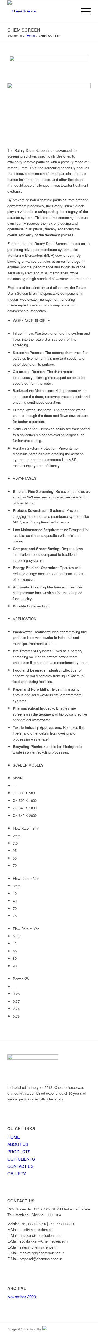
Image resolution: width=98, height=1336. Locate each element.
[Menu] (83, 11)
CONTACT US (20, 1166)
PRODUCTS (18, 1151)
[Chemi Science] (40, 11)
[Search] (70, 11)
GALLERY (16, 1173)
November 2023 (21, 1296)
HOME (13, 1137)
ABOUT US (17, 1144)
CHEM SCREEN (23, 30)
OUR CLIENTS (21, 1159)
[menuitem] (70, 11)
